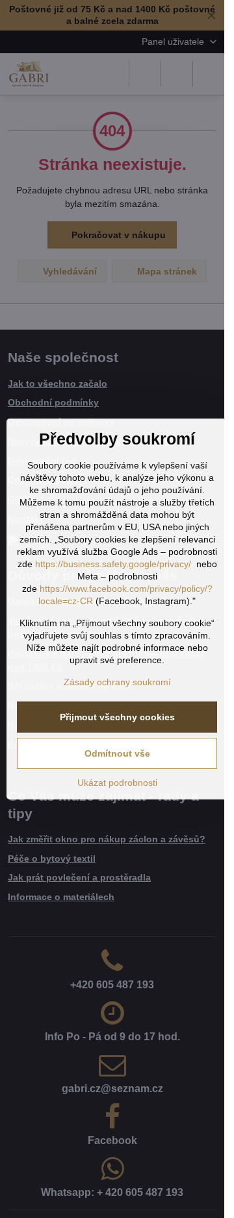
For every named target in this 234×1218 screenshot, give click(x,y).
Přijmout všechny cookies (117, 717)
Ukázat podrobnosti (117, 782)
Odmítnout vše (117, 753)
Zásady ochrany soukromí (117, 682)
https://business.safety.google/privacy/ (113, 564)
